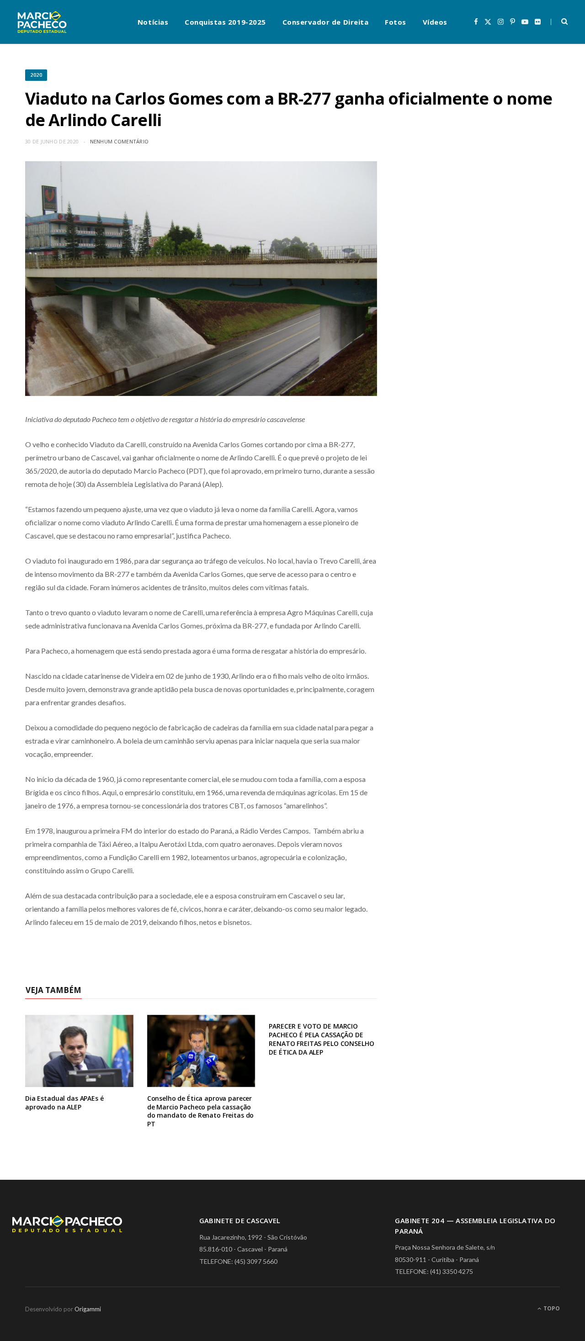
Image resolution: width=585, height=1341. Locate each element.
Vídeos (435, 21)
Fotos (395, 21)
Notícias (153, 21)
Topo (551, 1308)
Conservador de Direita (325, 21)
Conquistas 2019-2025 (225, 21)
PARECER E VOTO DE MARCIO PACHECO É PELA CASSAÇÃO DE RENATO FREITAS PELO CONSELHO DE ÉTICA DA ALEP (321, 1039)
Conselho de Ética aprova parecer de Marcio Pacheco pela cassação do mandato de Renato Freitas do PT (200, 1111)
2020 (36, 74)
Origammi (87, 1309)
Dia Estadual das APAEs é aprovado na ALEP (64, 1102)
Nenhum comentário (119, 141)
